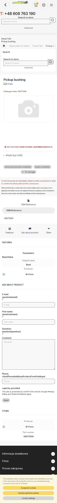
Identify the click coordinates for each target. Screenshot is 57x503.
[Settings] (43, 5)
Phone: (23, 375)
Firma (5, 461)
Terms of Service (18, 394)
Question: (11, 330)
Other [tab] (48, 232)
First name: (9, 312)
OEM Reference (28, 204)
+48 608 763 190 (17, 13)
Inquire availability (42, 167)
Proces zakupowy (12, 468)
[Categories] (51, 5)
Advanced (28, 28)
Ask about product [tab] (29, 232)
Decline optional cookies (28, 493)
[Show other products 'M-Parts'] (8, 84)
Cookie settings (28, 498)
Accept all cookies (28, 488)
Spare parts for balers (19, 46)
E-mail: (9, 295)
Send (6, 400)
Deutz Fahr (38, 46)
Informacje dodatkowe (15, 453)
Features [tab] (10, 232)
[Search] (53, 20)
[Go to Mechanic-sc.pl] (3, 46)
